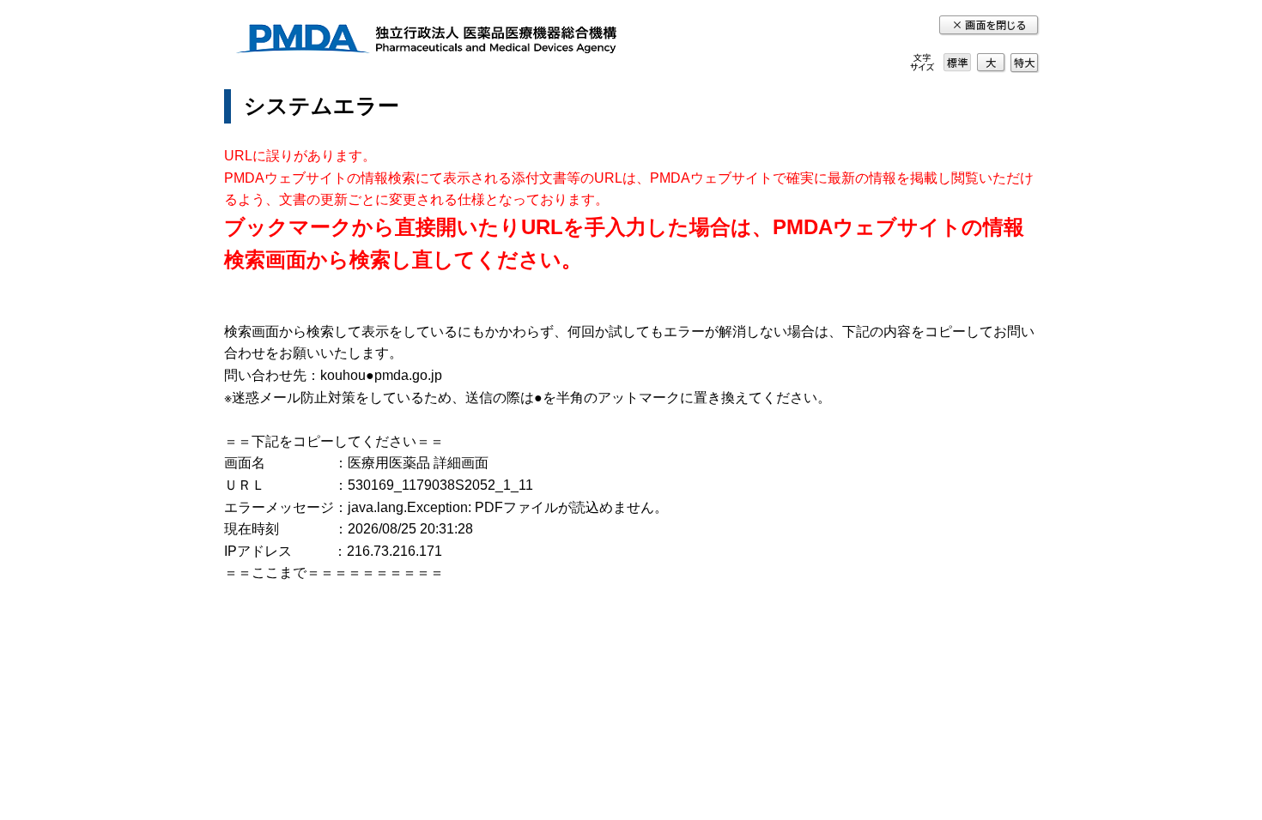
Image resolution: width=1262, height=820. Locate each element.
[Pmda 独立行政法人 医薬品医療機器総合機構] (425, 41)
